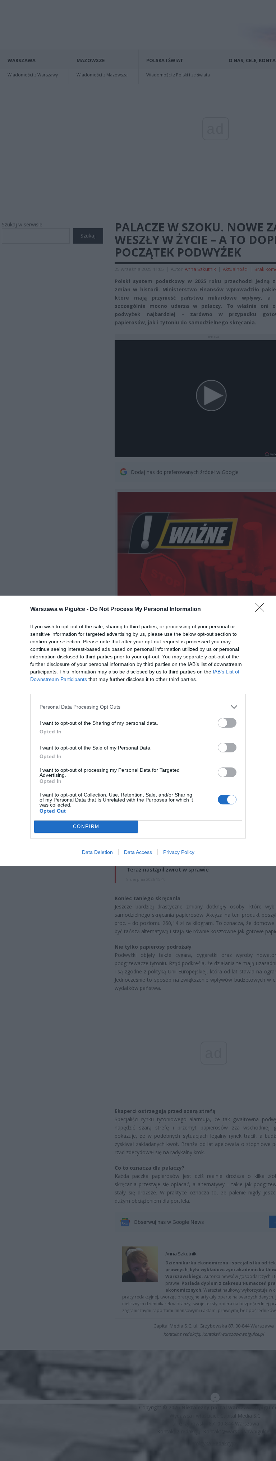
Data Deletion (97, 852)
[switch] (227, 723)
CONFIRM (86, 826)
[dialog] (138, 731)
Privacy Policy (178, 852)
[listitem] (138, 707)
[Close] (262, 609)
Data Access (138, 852)
